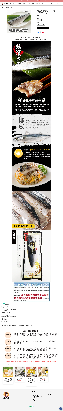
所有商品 (14, 3)
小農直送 (51, 3)
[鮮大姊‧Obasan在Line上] (50, 394)
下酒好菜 (47, 3)
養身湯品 (42, 3)
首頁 (10, 3)
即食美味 (37, 3)
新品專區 (24, 3)
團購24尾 (43, 19)
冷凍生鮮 (33, 3)
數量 (38, 22)
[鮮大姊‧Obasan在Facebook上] (48, 394)
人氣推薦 (28, 3)
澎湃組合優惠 (19, 3)
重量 (38, 18)
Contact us (33, 399)
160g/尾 (39, 19)
